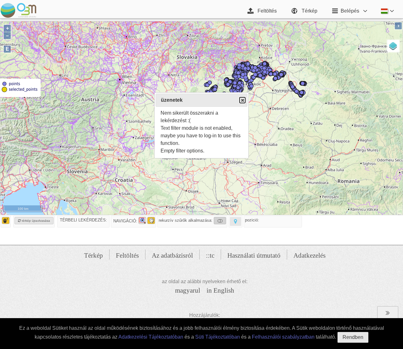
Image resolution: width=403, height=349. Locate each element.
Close (242, 100)
